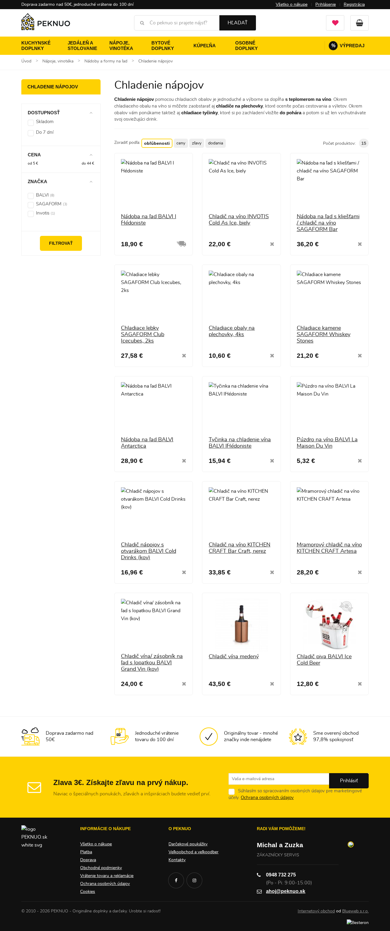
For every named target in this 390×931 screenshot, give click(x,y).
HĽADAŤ (238, 22)
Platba (86, 852)
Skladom (45, 121)
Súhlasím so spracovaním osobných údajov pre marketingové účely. (295, 794)
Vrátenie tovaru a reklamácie (106, 876)
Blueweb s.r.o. (355, 911)
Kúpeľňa (204, 45)
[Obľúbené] (335, 22)
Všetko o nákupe (291, 4)
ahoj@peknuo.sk (285, 891)
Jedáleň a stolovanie (82, 45)
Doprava (88, 860)
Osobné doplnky (246, 45)
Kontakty (177, 860)
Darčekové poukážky (187, 844)
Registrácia (354, 4)
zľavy (196, 143)
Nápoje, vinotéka (121, 45)
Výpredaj (348, 45)
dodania (215, 143)
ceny (180, 143)
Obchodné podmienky (101, 868)
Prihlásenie (325, 4)
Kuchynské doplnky (36, 45)
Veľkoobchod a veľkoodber (193, 852)
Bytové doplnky (162, 45)
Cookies (87, 892)
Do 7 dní (44, 132)
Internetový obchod (316, 911)
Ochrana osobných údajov (267, 797)
